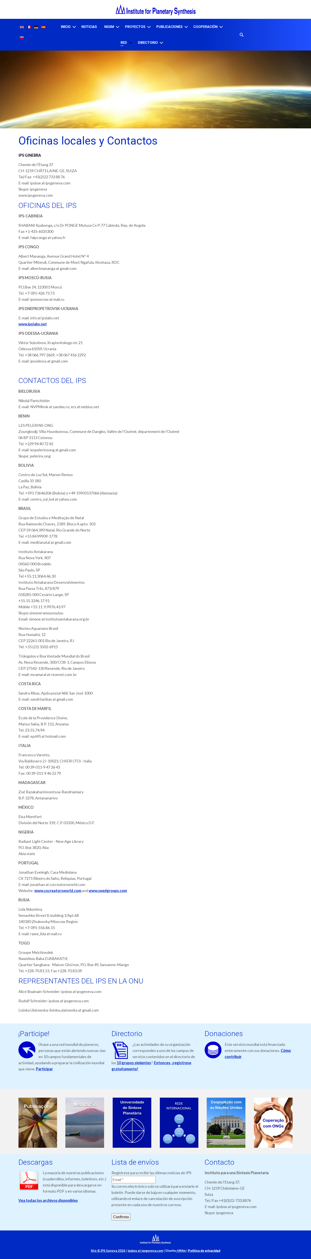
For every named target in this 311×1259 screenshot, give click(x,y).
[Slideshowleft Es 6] (273, 1123)
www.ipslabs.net (32, 324)
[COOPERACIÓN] (221, 26)
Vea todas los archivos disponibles (48, 1200)
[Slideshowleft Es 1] (37, 1123)
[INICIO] (74, 26)
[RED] (130, 42)
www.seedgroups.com (108, 890)
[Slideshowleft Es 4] (179, 1123)
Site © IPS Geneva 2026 (108, 1250)
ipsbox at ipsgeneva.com (145, 1250)
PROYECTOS (135, 27)
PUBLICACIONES (169, 27)
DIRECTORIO (148, 43)
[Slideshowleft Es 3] (132, 1123)
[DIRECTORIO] (161, 42)
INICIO (66, 27)
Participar (44, 1069)
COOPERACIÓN (205, 27)
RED (124, 43)
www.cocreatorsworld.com (57, 890)
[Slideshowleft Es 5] (226, 1123)
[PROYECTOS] (149, 26)
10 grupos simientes (134, 1062)
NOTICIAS (89, 27)
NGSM (109, 27)
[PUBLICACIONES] (186, 26)
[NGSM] (117, 26)
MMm (181, 1250)
